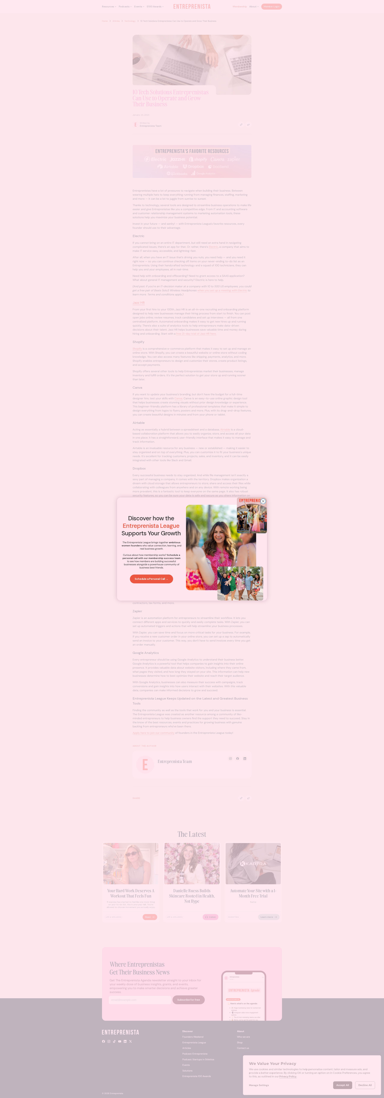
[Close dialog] (263, 501)
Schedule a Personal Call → (151, 579)
